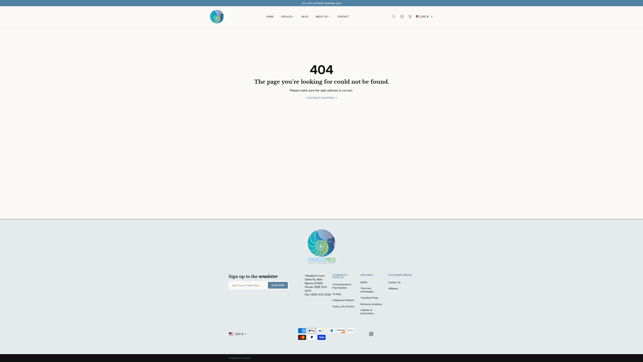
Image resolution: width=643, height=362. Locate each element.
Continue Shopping (320, 98)
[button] (287, 16)
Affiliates (393, 288)
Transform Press (369, 297)
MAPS (364, 282)
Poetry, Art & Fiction (343, 306)
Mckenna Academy (371, 304)
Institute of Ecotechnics (367, 312)
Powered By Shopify (240, 358)
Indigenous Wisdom (343, 300)
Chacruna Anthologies (367, 290)
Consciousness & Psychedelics (342, 286)
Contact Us (394, 282)
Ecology (337, 293)
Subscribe (277, 285)
